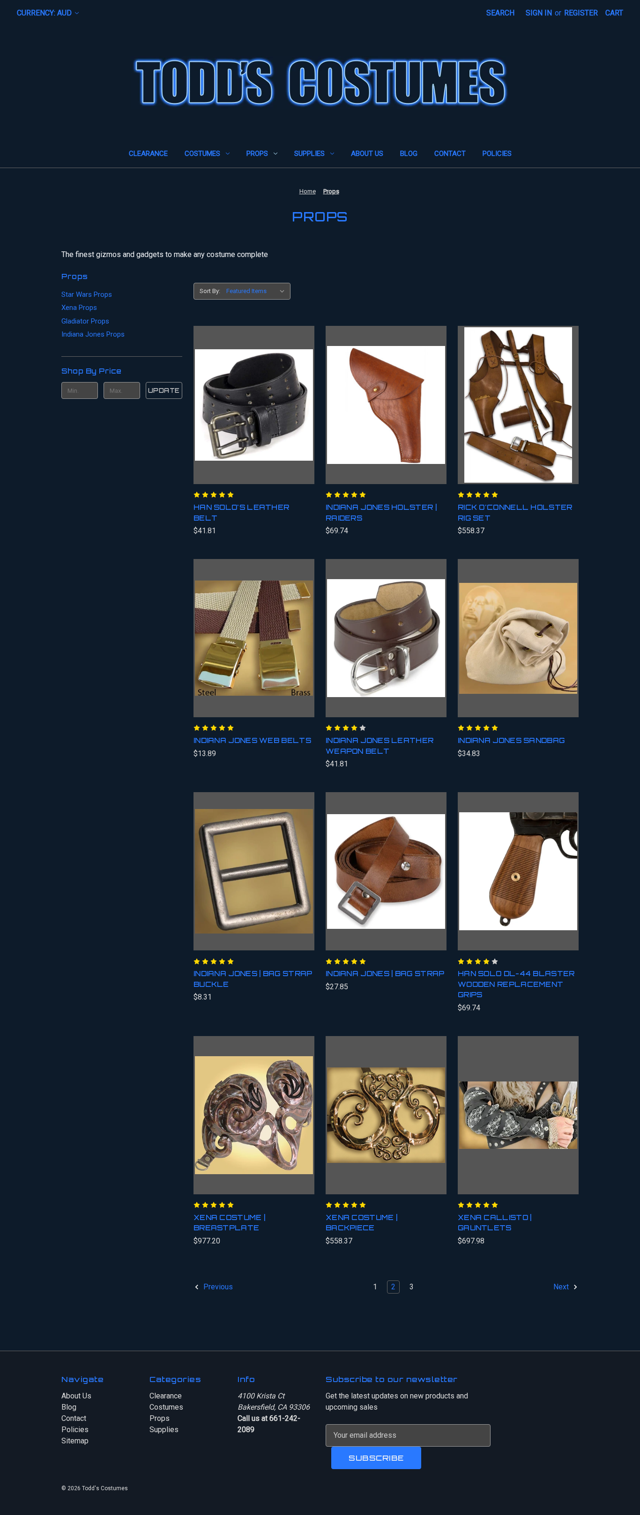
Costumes (202, 153)
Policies (497, 153)
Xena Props (79, 307)
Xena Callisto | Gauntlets (495, 1223)
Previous (217, 1286)
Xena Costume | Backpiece (361, 1223)
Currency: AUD (45, 12)
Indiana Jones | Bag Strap (385, 973)
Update (164, 390)
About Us (367, 153)
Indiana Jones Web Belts (252, 740)
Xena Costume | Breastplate (229, 1223)
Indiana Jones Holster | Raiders (381, 512)
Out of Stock (385, 880)
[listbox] (257, 291)
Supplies (309, 153)
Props (257, 153)
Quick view (242, 395)
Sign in (539, 12)
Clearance (148, 153)
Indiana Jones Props (93, 334)
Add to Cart (386, 414)
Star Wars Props (86, 294)
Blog (408, 153)
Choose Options (254, 414)
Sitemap (75, 1440)
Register (581, 12)
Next (562, 1286)
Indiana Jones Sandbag (511, 740)
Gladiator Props (85, 321)
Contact (450, 153)
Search (500, 12)
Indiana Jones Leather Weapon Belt (379, 746)
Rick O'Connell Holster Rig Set (515, 512)
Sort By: (210, 290)
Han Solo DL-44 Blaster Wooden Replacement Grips (516, 984)
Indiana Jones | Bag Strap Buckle (253, 979)
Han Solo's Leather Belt (241, 512)
